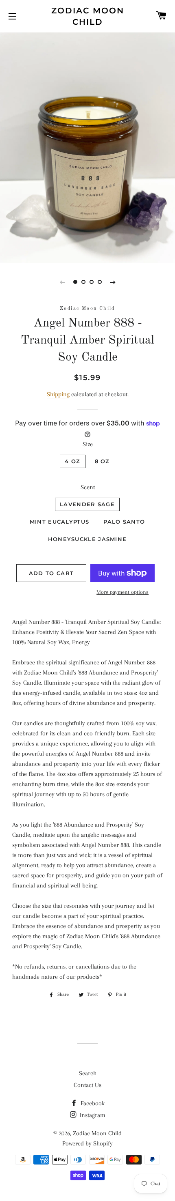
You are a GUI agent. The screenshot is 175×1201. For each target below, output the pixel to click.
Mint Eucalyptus (60, 521)
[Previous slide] (62, 282)
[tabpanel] (87, 146)
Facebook (92, 1103)
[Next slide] (113, 282)
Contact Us (87, 1085)
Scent (88, 487)
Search (87, 1073)
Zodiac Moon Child (87, 16)
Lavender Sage (87, 504)
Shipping (58, 394)
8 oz (102, 461)
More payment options (122, 592)
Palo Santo (124, 521)
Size (88, 444)
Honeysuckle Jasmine (87, 539)
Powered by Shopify (87, 1143)
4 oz (72, 461)
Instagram (91, 1115)
